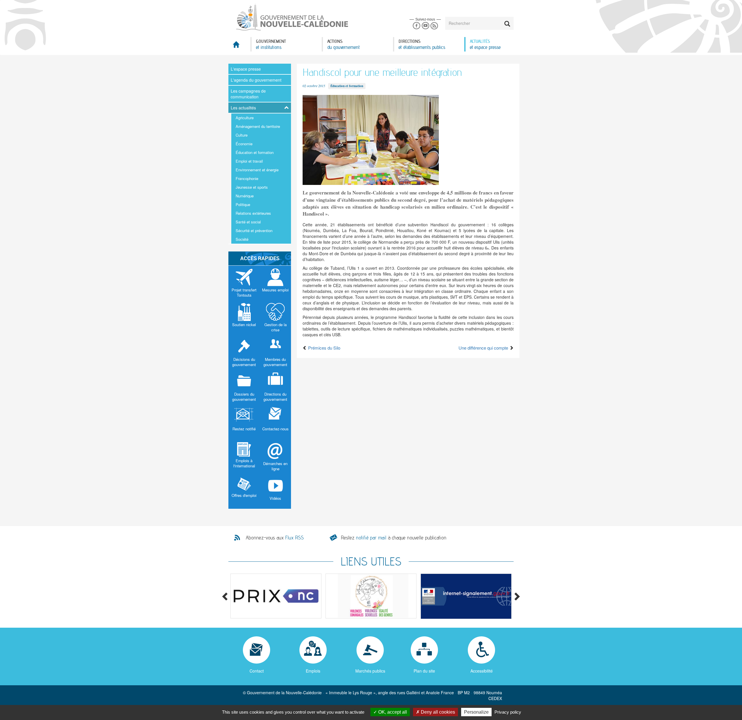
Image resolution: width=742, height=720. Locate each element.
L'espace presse (246, 69)
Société (242, 239)
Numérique (245, 196)
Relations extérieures (253, 213)
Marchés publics (370, 671)
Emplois (313, 671)
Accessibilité (481, 671)
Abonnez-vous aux (275, 538)
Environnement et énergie (257, 169)
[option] (275, 596)
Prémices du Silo (323, 348)
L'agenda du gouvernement (256, 80)
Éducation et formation (255, 152)
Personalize (476, 712)
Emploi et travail (249, 161)
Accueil (239, 46)
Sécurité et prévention (254, 230)
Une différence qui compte (484, 348)
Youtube (425, 26)
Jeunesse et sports (252, 187)
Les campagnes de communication (248, 94)
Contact (257, 671)
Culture (242, 135)
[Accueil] (291, 17)
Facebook (416, 26)
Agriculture (245, 117)
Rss (434, 26)
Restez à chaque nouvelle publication (393, 538)
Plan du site (424, 671)
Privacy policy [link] (507, 712)
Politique (243, 204)
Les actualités (243, 108)
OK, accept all (392, 712)
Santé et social (248, 222)
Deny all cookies (437, 712)
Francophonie (247, 178)
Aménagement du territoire (258, 126)
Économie (244, 143)
